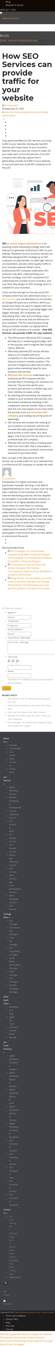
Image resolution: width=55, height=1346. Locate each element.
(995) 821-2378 (8, 9)
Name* (12, 612)
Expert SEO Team (12, 1020)
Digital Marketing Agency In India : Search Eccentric (34, 1312)
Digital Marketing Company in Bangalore (13, 1130)
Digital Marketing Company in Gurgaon (13, 1062)
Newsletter (14, 1007)
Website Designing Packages (13, 988)
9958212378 (14, 1277)
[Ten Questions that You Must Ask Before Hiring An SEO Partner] (30, 566)
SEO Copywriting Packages (14, 951)
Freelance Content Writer (13, 1030)
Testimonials (15, 748)
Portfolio (13, 745)
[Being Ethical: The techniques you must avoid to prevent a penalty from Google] (30, 579)
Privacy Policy (45, 692)
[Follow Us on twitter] (5, 1284)
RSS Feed (10, 1326)
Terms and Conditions (16, 1315)
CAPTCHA (12, 657)
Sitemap (12, 1037)
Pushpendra (11, 105)
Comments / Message (19, 637)
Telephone (13, 621)
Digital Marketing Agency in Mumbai (13, 1079)
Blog (8, 1)
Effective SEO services (20, 375)
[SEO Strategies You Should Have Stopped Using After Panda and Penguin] (30, 552)
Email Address (15, 629)
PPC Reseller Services (12, 838)
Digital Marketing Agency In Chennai (13, 1113)
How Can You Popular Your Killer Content (26, 712)
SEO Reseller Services (12, 848)
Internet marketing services (23, 40)
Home (3, 40)
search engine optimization (25, 243)
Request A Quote (14, 5)
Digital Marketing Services (13, 790)
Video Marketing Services (13, 899)
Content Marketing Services (13, 814)
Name (11, 671)
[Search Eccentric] (9, 17)
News (11, 758)
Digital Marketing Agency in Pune (13, 1096)
